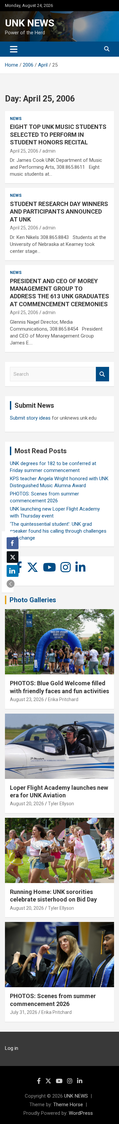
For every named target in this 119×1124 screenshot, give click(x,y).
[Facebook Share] (13, 543)
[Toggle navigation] (13, 49)
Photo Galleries (33, 600)
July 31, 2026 (23, 1012)
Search (102, 374)
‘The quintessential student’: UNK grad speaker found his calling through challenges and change (58, 531)
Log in (11, 1048)
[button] (11, 584)
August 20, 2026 (27, 803)
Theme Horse (68, 1105)
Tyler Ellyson (61, 803)
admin (49, 151)
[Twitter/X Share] (13, 557)
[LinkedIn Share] (13, 571)
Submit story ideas (30, 418)
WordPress (81, 1113)
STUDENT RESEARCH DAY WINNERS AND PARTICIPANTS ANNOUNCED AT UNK (59, 211)
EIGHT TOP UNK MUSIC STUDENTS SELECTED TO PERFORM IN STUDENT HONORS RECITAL (58, 134)
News (15, 118)
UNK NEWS (29, 23)
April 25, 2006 (24, 151)
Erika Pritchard (63, 699)
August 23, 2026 (27, 699)
